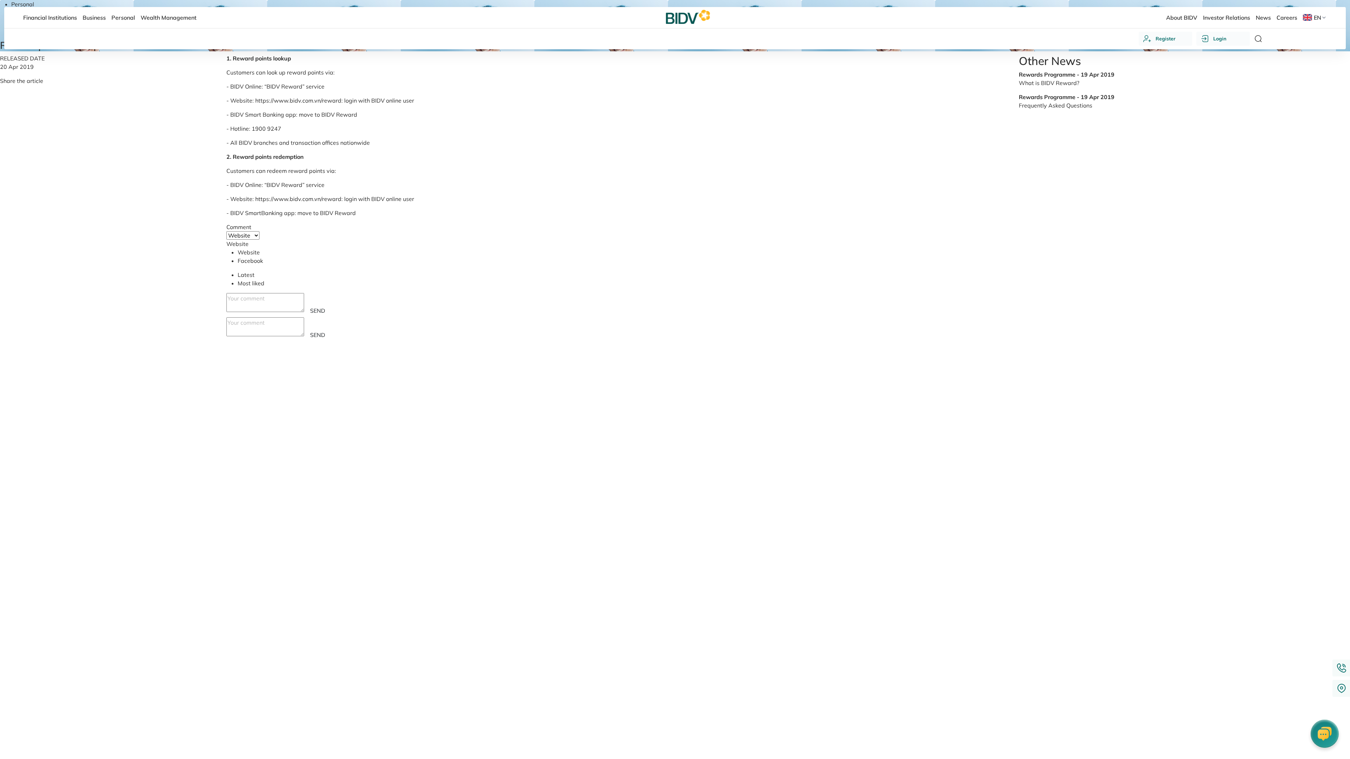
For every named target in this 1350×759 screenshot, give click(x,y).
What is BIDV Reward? (1049, 82)
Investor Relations (1226, 17)
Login (1219, 38)
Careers (1287, 17)
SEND (317, 310)
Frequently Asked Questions (1055, 105)
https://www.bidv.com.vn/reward (298, 100)
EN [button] (1317, 17)
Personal (22, 4)
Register (1166, 38)
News (1263, 17)
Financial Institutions (50, 17)
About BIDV (1181, 17)
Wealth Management (169, 17)
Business (94, 17)
